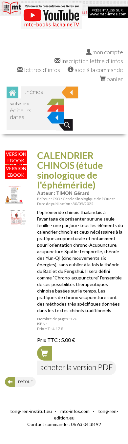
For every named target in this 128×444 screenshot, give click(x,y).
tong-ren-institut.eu (31, 411)
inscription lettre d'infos (91, 60)
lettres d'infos (41, 69)
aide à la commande (98, 69)
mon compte (107, 52)
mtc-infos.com (75, 411)
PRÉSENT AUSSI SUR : (108, 12)
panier (114, 78)
